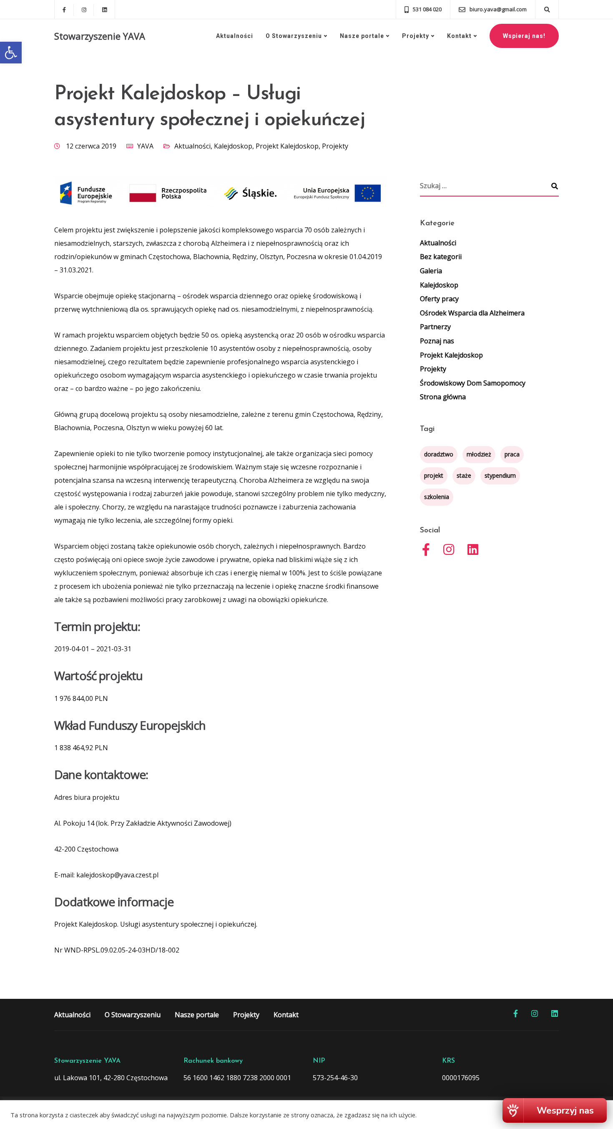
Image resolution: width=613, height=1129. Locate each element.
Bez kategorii (441, 256)
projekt (433, 475)
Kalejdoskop (233, 146)
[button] (11, 52)
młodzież (479, 454)
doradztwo (438, 454)
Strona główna (443, 396)
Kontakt (459, 36)
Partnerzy (435, 326)
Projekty (415, 36)
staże (464, 475)
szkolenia (436, 497)
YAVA (145, 146)
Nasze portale (362, 36)
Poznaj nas (437, 340)
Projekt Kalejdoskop (287, 146)
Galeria (431, 270)
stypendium (500, 475)
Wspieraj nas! (524, 36)
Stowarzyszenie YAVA (99, 36)
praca (512, 454)
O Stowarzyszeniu (294, 36)
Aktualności (234, 36)
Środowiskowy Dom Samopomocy (472, 383)
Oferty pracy (439, 298)
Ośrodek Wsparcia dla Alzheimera (472, 313)
